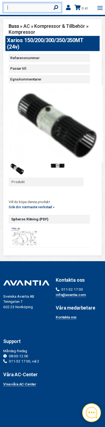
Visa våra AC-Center (19, 384)
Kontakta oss (66, 317)
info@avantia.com (71, 294)
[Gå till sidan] (25, 236)
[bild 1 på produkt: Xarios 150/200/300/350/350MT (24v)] (56, 124)
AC (26, 26)
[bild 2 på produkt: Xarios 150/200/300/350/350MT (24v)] (57, 165)
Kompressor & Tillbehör (59, 26)
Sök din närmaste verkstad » (32, 207)
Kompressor (22, 32)
